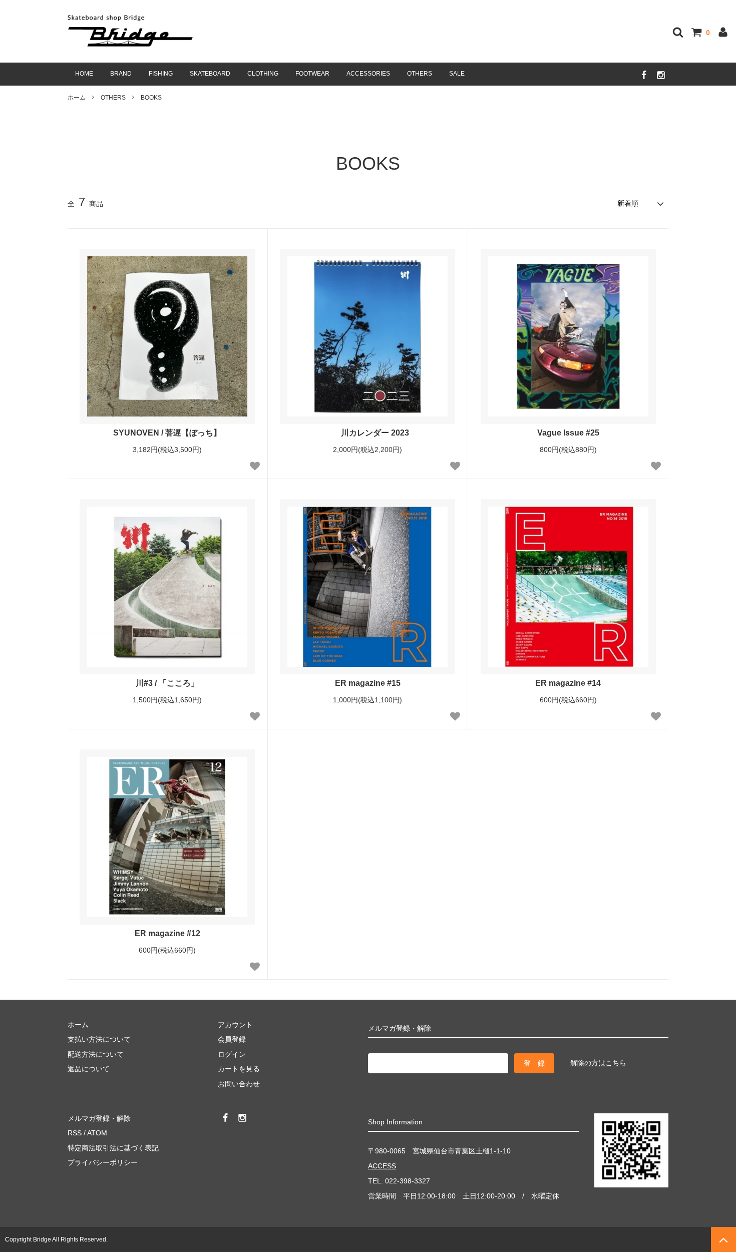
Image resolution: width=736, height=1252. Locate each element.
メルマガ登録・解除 (99, 1118)
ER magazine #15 (368, 683)
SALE (457, 73)
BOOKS (151, 97)
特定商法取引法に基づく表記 (113, 1148)
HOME (84, 73)
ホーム (77, 97)
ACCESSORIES (368, 73)
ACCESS (382, 1166)
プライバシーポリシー (103, 1162)
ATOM (97, 1133)
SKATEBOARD (210, 73)
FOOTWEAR (312, 73)
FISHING (161, 73)
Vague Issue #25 (568, 433)
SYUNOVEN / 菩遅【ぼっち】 (167, 433)
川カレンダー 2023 (375, 433)
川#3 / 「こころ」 (167, 683)
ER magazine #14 (568, 683)
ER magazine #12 (167, 933)
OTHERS (419, 73)
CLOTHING (262, 73)
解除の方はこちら (598, 1063)
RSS (75, 1133)
